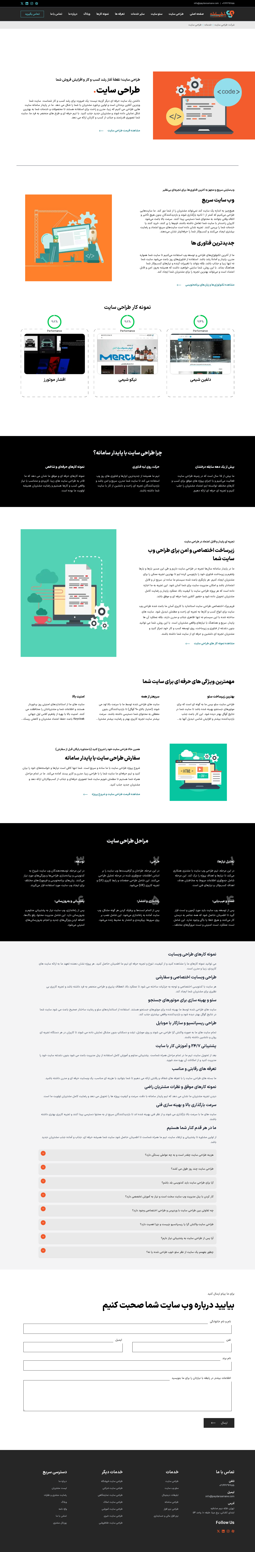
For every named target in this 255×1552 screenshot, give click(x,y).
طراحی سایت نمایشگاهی (110, 1495)
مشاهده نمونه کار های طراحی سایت (214, 643)
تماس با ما (56, 14)
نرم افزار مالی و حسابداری (166, 1516)
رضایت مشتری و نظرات (55, 1495)
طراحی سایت (176, 14)
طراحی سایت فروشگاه (112, 1481)
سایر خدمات (137, 14)
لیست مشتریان (59, 1488)
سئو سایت (156, 14)
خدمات (208, 25)
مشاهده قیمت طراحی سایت (124, 131)
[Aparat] (36, 3)
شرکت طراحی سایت (224, 25)
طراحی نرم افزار (171, 1509)
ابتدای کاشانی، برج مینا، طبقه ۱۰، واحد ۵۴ (213, 1513)
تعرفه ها (120, 14)
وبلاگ (86, 14)
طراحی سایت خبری (113, 1516)
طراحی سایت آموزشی (112, 1509)
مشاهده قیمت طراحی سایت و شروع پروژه (116, 794)
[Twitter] (22, 3)
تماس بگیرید (32, 14)
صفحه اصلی (197, 14)
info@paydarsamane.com (206, 3)
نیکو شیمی (127, 380)
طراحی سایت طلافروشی (111, 1523)
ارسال (224, 1423)
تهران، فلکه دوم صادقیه (222, 1508)
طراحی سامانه (171, 1502)
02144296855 (228, 3)
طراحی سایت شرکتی (113, 1488)
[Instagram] (31, 3)
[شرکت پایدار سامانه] (222, 14)
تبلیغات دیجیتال (170, 1495)
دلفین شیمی (200, 380)
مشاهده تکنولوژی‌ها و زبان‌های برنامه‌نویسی (209, 285)
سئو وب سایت (171, 1488)
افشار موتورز (54, 380)
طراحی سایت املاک (113, 1502)
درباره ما (72, 14)
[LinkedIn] (27, 3)
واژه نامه (63, 1509)
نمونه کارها (102, 14)
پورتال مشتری (60, 1523)
